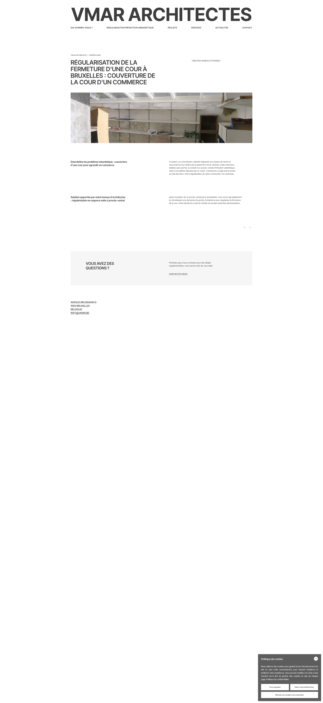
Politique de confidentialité (277, 679)
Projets (172, 27)
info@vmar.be (80, 312)
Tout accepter (275, 687)
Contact (247, 27)
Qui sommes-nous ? (82, 27)
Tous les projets (79, 55)
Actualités (221, 27)
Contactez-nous (178, 274)
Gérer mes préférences (304, 687)
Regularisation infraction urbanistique (130, 27)
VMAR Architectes (161, 14)
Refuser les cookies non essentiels (289, 695)
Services (196, 27)
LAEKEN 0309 (95, 55)
